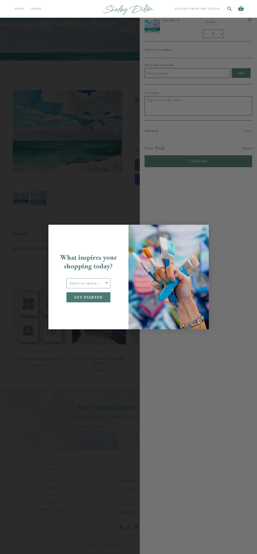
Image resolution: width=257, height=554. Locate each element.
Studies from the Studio (197, 8)
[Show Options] (107, 283)
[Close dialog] (204, 229)
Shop (19, 8)
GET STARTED (88, 297)
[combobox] (87, 283)
